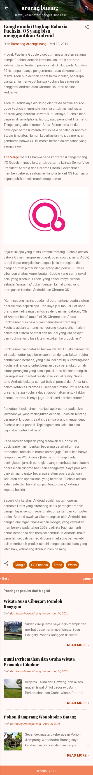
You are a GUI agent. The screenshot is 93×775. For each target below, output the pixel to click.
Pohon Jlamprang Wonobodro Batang (40, 717)
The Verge (11, 157)
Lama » (87, 578)
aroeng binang (40, 7)
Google (20, 565)
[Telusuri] (86, 9)
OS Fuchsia (39, 565)
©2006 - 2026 (46, 771)
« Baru (4, 578)
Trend (58, 565)
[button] (86, 27)
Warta (72, 565)
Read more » (78, 645)
